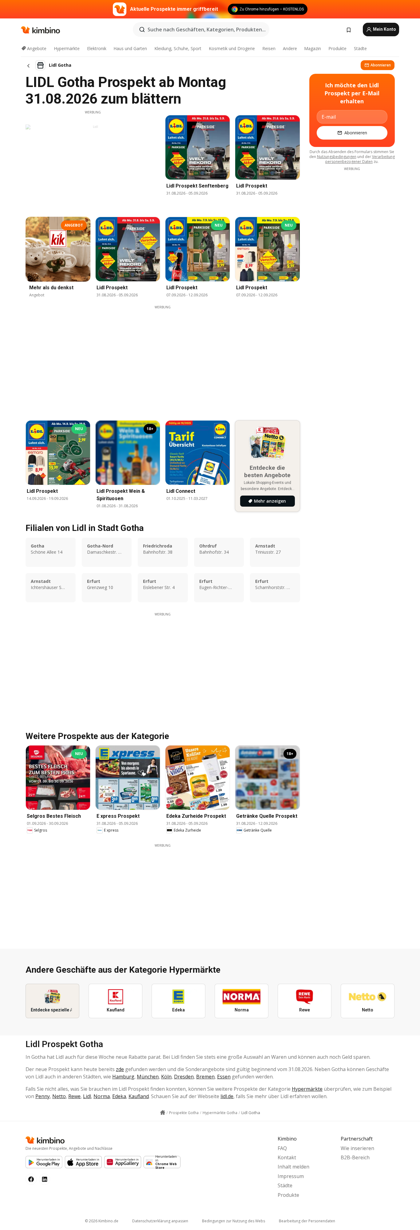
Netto (59, 1096)
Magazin (312, 48)
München (148, 1076)
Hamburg (123, 1076)
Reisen (268, 48)
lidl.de (226, 1096)
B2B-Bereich (355, 1157)
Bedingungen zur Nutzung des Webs (233, 1221)
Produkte (337, 48)
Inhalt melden (293, 1166)
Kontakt (287, 1157)
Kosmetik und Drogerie (232, 48)
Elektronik (96, 48)
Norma (101, 1096)
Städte (360, 48)
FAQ (282, 1148)
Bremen (205, 1076)
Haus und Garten (130, 48)
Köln (166, 1076)
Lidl (87, 1096)
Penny (42, 1096)
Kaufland (139, 1096)
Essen (224, 1076)
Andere (290, 48)
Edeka (119, 1096)
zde (120, 1069)
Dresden (184, 1076)
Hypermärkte (67, 48)
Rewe (74, 1096)
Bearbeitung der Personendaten (307, 1221)
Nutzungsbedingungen (336, 156)
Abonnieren (380, 65)
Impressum (291, 1176)
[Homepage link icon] (162, 1112)
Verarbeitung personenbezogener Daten (360, 159)
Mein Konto (384, 29)
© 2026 (101, 1221)
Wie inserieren (357, 1148)
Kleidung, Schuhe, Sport (177, 48)
